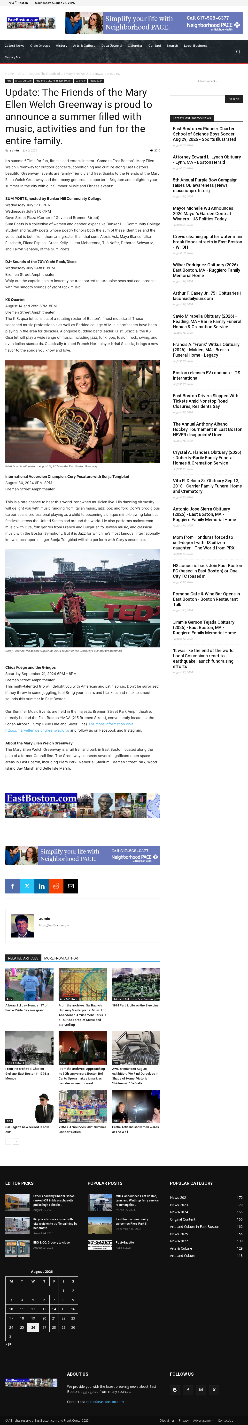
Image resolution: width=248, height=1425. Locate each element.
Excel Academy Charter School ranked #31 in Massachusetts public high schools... (54, 1200)
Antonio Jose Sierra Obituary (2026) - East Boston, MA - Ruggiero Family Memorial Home (204, 514)
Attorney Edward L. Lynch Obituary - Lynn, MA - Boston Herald (207, 159)
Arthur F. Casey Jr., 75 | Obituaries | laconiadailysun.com (207, 296)
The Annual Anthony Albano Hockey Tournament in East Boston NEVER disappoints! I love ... (207, 429)
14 (54, 1309)
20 (44, 1318)
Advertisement (203, 1420)
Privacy (184, 1420)
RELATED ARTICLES (23, 958)
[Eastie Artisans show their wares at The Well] (136, 1106)
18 (22, 1318)
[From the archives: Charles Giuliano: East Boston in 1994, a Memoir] (29, 1048)
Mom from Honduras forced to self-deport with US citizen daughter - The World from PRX (203, 542)
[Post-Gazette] (100, 1245)
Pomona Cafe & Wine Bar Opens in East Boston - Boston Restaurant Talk (206, 599)
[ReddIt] (56, 886)
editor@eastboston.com (105, 1401)
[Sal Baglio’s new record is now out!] (29, 1106)
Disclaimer (167, 1420)
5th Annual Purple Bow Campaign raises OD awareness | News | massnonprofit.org (205, 185)
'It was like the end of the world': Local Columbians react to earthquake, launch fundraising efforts (204, 658)
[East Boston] (31, 23)
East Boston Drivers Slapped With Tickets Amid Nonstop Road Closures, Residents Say (205, 401)
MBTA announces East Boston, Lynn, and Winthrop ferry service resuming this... (137, 1200)
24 (11, 1327)
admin (14, 150)
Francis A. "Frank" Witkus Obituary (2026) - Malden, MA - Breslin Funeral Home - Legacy (206, 350)
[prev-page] (8, 1142)
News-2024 (96, 80)
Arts (21, 74)
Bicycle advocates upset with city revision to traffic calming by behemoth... (55, 1224)
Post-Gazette (125, 1242)
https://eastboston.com (54, 925)
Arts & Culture (23, 80)
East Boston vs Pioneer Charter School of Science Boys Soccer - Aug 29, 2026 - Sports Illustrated (205, 134)
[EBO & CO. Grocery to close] (17, 1248)
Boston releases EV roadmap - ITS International (206, 375)
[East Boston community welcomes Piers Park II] (100, 1225)
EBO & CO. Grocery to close (51, 1242)
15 (63, 1309)
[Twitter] (27, 886)
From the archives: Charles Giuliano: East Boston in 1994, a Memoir (27, 1073)
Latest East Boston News (192, 118)
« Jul (8, 1344)
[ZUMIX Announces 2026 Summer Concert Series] (83, 1106)
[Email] (70, 886)
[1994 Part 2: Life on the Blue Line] (136, 984)
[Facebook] (12, 886)
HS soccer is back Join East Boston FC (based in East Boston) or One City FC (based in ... (207, 571)
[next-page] (16, 1142)
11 (22, 1309)
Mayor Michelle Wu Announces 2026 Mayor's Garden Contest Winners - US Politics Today (203, 213)
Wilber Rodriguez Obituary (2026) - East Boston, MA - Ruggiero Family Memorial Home (206, 270)
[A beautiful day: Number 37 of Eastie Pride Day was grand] (29, 984)
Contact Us (225, 1420)
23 (73, 1318)
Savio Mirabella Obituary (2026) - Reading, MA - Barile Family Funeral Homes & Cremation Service (207, 321)
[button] (238, 51)
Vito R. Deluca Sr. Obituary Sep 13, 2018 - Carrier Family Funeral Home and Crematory (207, 486)
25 (22, 1327)
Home (9, 74)
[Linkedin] (41, 886)
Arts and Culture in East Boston (53, 80)
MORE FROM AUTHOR (61, 958)
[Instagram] (201, 1390)
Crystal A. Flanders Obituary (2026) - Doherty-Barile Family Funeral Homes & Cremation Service (207, 457)
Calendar (81, 80)
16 (73, 1309)
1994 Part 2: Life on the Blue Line (135, 1005)
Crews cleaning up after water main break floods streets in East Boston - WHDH (207, 242)
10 (11, 1309)
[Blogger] (175, 1390)
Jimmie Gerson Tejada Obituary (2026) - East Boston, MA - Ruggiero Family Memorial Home (204, 627)
